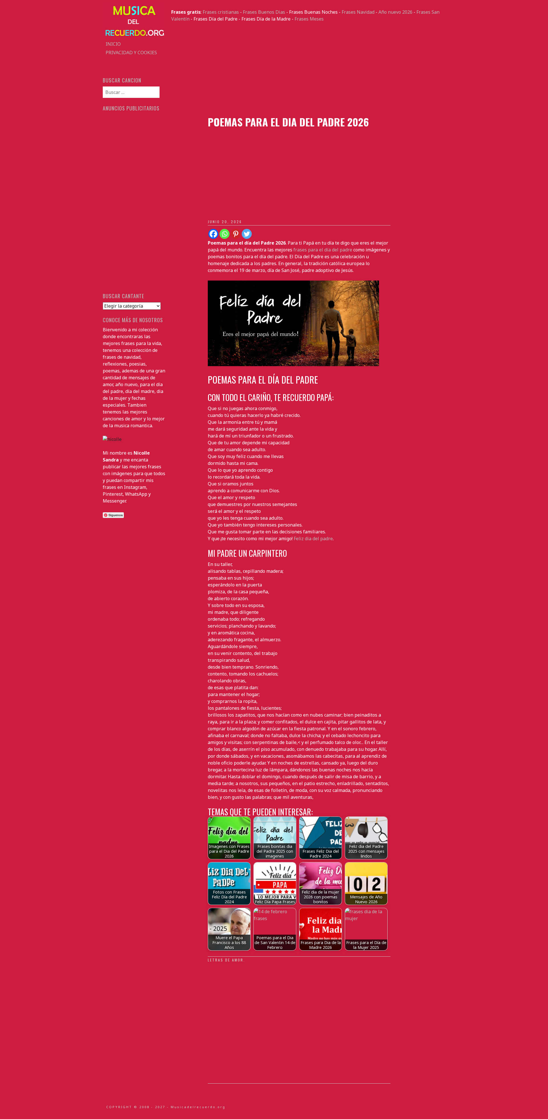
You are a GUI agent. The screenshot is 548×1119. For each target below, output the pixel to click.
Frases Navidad (358, 12)
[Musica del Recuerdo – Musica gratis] (134, 36)
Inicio (113, 44)
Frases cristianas (221, 12)
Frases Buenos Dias (264, 12)
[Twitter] (247, 234)
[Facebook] (213, 234)
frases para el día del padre (322, 250)
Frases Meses (309, 19)
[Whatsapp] (224, 234)
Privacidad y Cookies (131, 52)
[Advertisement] (308, 69)
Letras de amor (225, 959)
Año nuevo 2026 (395, 12)
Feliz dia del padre (313, 538)
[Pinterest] (236, 234)
